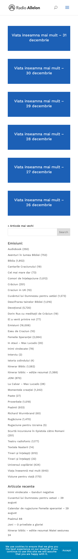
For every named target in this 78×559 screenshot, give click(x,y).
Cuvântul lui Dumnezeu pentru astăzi (32, 295)
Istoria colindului (19, 360)
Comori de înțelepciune (23, 278)
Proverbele (15, 401)
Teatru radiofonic (19, 441)
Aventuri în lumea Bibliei (24, 254)
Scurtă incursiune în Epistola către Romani (36, 430)
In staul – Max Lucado (22, 342)
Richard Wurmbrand (21, 413)
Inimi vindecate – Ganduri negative (31, 492)
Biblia (11, 260)
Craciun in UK (17, 290)
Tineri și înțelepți (19, 453)
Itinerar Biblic (17, 366)
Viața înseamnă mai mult (24, 470)
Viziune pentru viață (21, 476)
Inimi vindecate (18, 348)
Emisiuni (13, 325)
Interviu (13, 354)
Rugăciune (14, 419)
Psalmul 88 (15, 518)
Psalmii (12, 407)
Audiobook (14, 249)
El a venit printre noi (21, 319)
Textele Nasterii (18, 447)
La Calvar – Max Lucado (23, 383)
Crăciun (13, 284)
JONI (11, 378)
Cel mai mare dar (19, 272)
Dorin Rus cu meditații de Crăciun (30, 313)
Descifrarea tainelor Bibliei (25, 301)
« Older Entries (17, 225)
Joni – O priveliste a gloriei (25, 524)
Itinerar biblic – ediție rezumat (28, 372)
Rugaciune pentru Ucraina (25, 425)
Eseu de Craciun (18, 331)
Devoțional (14, 307)
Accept (66, 550)
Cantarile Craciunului (22, 266)
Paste (11, 395)
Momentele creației (20, 389)
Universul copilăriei (20, 464)
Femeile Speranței (19, 337)
